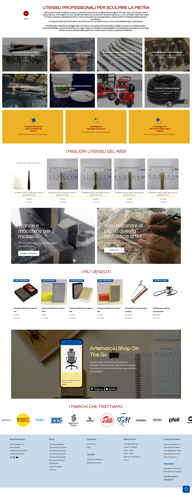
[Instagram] (14, 457)
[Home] (26, 13)
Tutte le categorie (56, 444)
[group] (96, 180)
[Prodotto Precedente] (10, 174)
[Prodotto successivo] (181, 174)
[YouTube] (17, 457)
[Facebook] (10, 457)
